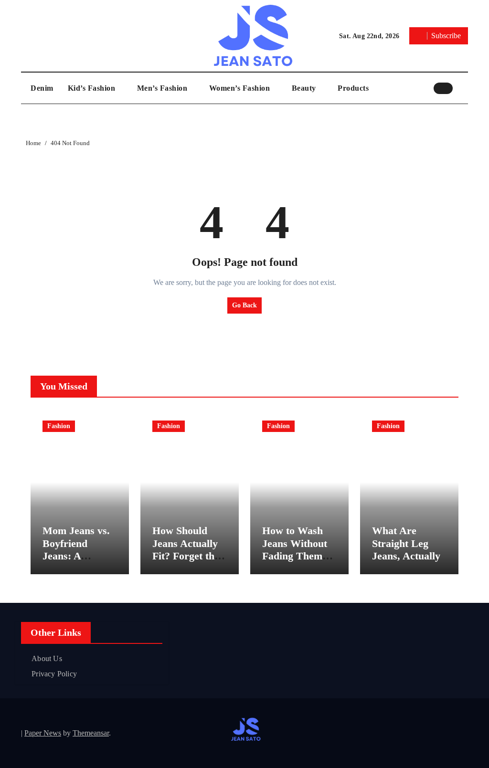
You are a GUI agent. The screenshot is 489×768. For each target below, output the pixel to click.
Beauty (305, 88)
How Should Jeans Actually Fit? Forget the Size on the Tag (186, 549)
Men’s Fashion (163, 88)
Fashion (58, 426)
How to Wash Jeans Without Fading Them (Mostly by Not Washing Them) (298, 556)
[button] (463, 88)
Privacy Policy (54, 674)
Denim (42, 88)
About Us (47, 658)
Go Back (244, 305)
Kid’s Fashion (92, 88)
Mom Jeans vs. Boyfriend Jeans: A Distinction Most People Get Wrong (80, 562)
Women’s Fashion (240, 88)
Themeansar (91, 733)
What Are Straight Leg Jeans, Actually (406, 543)
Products (353, 88)
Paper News (42, 733)
